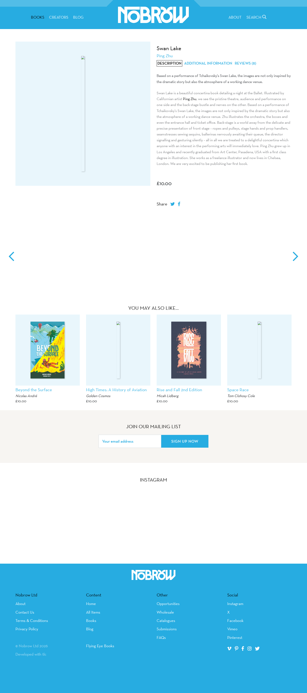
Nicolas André (26, 395)
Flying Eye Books (100, 645)
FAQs (161, 637)
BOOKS (37, 17)
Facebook (235, 620)
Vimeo (232, 628)
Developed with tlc (30, 654)
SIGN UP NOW (184, 441)
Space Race (238, 389)
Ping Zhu (189, 98)
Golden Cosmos (98, 395)
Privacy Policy (26, 628)
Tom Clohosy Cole (241, 395)
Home (91, 603)
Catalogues (166, 620)
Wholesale (165, 612)
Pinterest (234, 637)
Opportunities (168, 603)
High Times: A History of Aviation (116, 389)
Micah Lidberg (167, 395)
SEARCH (254, 17)
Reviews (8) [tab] (245, 63)
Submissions (167, 628)
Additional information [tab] (208, 63)
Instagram (235, 603)
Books (91, 620)
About (235, 17)
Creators (58, 17)
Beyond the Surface (33, 389)
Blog (78, 17)
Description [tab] (169, 63)
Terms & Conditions (31, 620)
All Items (93, 612)
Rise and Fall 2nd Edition (179, 389)
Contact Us (24, 612)
